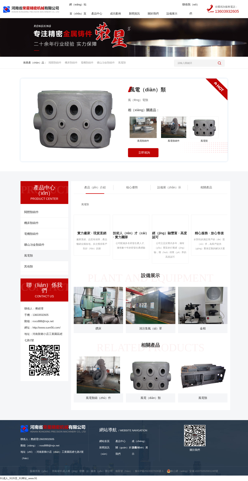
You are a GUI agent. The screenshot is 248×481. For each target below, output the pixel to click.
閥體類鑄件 (55, 62)
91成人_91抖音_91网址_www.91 (18, 478)
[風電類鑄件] (143, 127)
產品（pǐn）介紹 (95, 187)
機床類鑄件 (71, 62)
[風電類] (204, 127)
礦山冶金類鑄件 (106, 62)
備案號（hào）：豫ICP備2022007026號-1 (139, 471)
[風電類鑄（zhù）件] (98, 374)
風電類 (122, 62)
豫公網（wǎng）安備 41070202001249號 (194, 471)
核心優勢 (132, 187)
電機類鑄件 (87, 62)
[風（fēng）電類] (150, 374)
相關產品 (206, 187)
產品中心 (120, 441)
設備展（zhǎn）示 (169, 187)
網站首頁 (104, 441)
